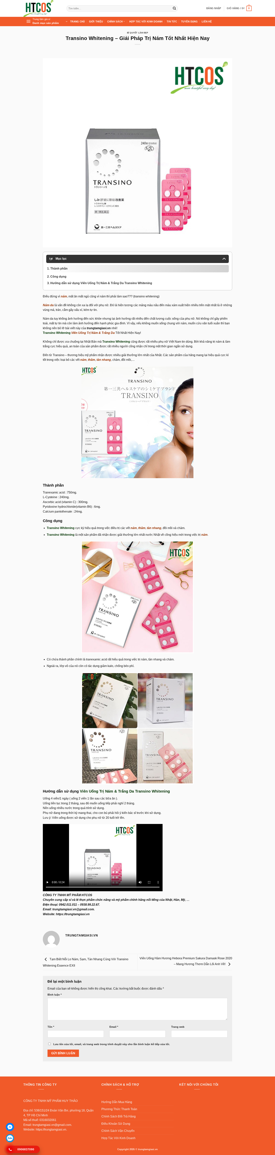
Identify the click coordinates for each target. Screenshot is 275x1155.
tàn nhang (104, 359)
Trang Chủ (77, 21)
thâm (91, 359)
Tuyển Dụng (189, 21)
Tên (51, 1026)
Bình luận (55, 994)
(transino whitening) (146, 296)
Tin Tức (172, 21)
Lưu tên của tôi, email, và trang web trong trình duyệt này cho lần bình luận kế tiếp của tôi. (111, 1044)
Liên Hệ (207, 21)
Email (113, 1026)
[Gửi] (174, 8)
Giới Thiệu (96, 21)
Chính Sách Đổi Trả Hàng (118, 1116)
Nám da (48, 305)
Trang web (177, 1026)
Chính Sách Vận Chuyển (118, 1130)
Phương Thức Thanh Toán (119, 1109)
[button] (213, 8)
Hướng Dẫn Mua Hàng (116, 1102)
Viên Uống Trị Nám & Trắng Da (93, 332)
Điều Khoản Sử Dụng (115, 1123)
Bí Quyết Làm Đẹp (137, 33)
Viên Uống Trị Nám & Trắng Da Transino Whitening (125, 791)
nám (63, 296)
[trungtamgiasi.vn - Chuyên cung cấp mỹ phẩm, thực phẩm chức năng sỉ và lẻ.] (42, 8)
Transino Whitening (57, 332)
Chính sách (115, 21)
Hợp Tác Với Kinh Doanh (146, 21)
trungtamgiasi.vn (99, 328)
